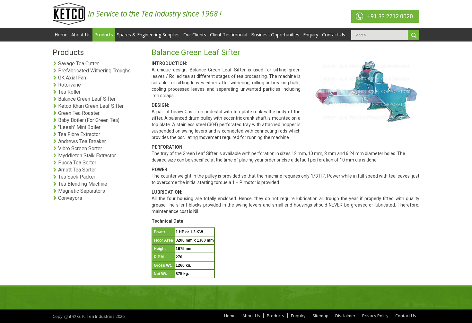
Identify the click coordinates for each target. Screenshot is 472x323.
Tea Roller (69, 92)
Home (61, 35)
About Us (81, 35)
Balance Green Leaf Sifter (86, 99)
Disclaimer (345, 315)
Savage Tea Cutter (78, 63)
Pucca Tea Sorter (76, 163)
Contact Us (333, 35)
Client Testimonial (228, 35)
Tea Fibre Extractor (78, 134)
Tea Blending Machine (82, 184)
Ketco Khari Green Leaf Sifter (90, 106)
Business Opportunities (275, 35)
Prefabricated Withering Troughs (94, 71)
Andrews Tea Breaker (81, 141)
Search (413, 35)
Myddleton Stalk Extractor (86, 155)
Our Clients (194, 35)
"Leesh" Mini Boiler (79, 127)
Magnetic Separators (81, 191)
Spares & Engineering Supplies (148, 35)
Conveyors (69, 198)
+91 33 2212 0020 (390, 16)
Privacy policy (375, 315)
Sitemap (320, 315)
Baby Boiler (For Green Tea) (88, 120)
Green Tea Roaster (78, 113)
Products (103, 35)
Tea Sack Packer (76, 177)
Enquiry (310, 35)
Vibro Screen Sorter (79, 148)
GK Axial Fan (71, 78)
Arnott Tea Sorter (76, 170)
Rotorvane (69, 85)
